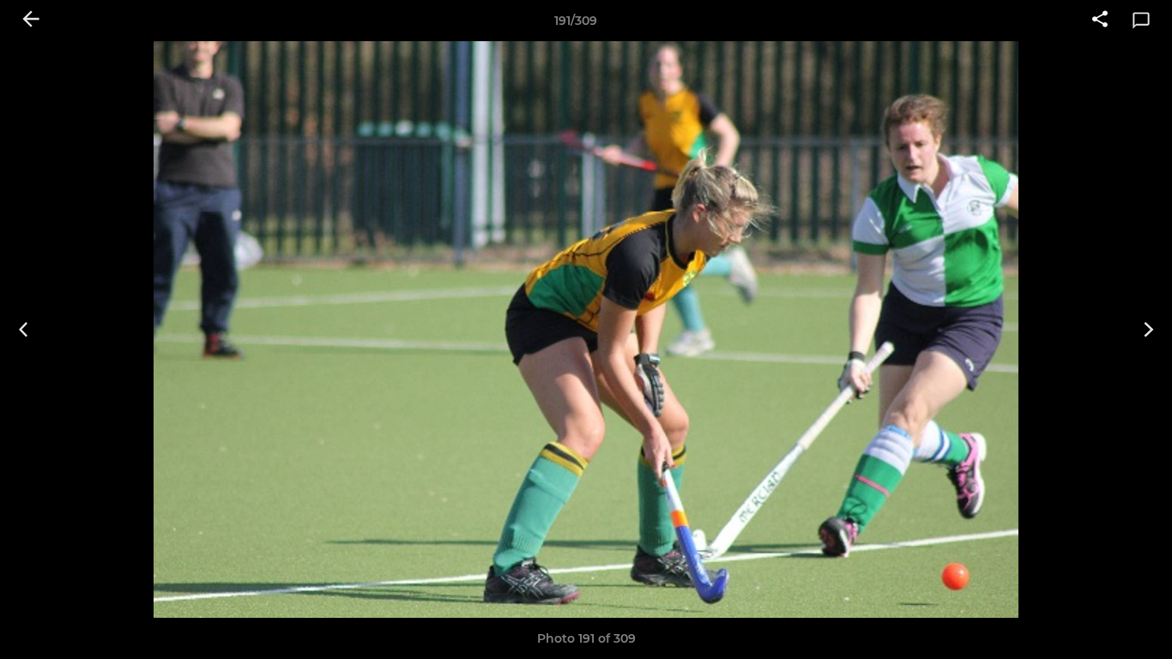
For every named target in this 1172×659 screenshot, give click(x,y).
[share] (1100, 21)
